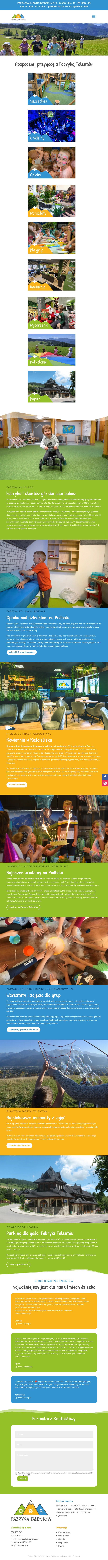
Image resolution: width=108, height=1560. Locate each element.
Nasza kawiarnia (17, 784)
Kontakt (61, 1546)
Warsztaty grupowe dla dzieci (23, 1029)
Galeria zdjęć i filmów (19, 1145)
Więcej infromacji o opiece (22, 652)
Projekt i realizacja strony (59, 1556)
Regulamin (63, 1542)
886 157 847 (27, 6)
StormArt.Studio (74, 1556)
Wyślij (22, 1478)
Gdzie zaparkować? (18, 1264)
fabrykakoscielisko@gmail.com (68, 6)
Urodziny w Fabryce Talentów (23, 907)
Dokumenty (63, 1535)
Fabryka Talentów (34, 1556)
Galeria (61, 1539)
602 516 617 (41, 6)
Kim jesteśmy (64, 1532)
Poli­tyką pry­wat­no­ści (23, 1475)
